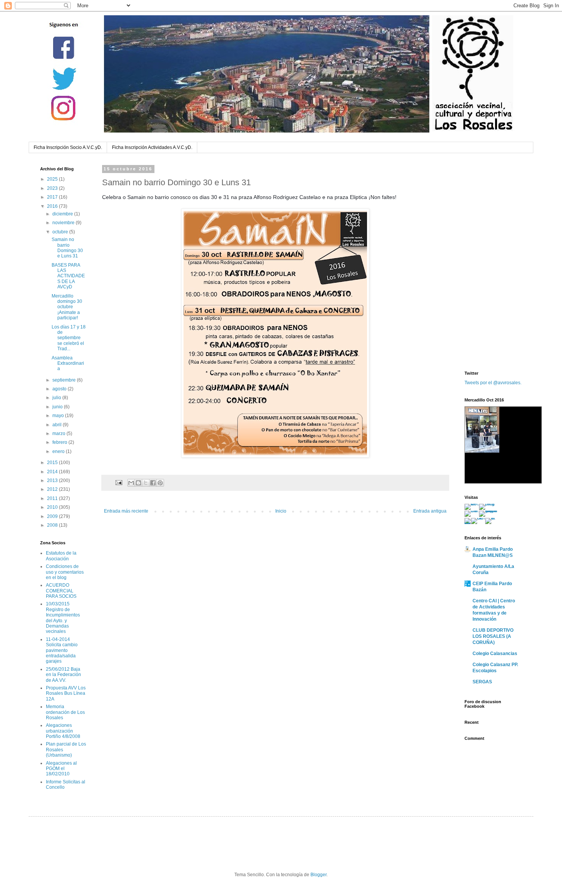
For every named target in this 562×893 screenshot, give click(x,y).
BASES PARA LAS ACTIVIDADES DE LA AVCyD (68, 276)
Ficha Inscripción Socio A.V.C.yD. (68, 147)
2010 (53, 507)
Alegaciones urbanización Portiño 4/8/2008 (63, 731)
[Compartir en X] (145, 483)
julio (57, 397)
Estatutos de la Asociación (61, 555)
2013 (53, 480)
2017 (53, 197)
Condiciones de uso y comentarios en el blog (65, 572)
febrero (60, 442)
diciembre (63, 214)
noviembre (64, 222)
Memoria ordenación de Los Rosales (65, 712)
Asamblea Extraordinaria (68, 363)
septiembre (64, 380)
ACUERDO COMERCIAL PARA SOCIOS (61, 590)
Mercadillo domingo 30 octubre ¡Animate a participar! (67, 307)
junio (58, 406)
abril (57, 424)
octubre (60, 232)
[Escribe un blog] (138, 483)
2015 (53, 462)
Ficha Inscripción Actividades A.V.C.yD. (152, 147)
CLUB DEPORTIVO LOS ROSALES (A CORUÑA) (493, 636)
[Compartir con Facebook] (153, 483)
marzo (59, 433)
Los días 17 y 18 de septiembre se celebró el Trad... (69, 338)
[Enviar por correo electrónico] (131, 483)
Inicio (280, 511)
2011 (53, 498)
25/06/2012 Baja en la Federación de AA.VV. (63, 675)
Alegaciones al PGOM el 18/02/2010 (61, 768)
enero (59, 451)
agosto (60, 388)
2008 (53, 525)
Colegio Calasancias (495, 653)
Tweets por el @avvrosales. (493, 382)
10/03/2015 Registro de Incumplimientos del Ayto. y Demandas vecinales (63, 617)
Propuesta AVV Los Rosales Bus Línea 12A (66, 693)
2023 (53, 188)
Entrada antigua (430, 511)
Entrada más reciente (126, 511)
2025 (53, 179)
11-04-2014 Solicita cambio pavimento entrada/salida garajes (62, 650)
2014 (53, 471)
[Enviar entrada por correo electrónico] (118, 482)
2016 (53, 206)
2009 (53, 516)
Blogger (318, 874)
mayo (58, 415)
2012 (53, 489)
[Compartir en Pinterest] (160, 483)
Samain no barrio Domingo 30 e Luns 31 (67, 248)
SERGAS (482, 681)
